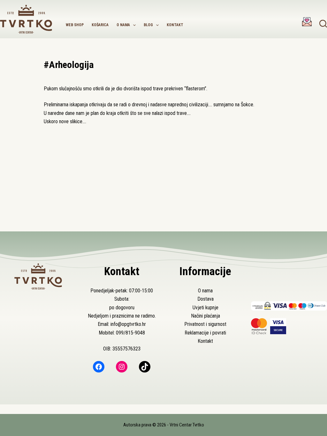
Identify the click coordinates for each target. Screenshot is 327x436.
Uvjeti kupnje (205, 307)
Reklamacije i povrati (205, 333)
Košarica (100, 25)
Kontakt (175, 25)
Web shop (75, 25)
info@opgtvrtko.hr (128, 324)
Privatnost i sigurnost (205, 324)
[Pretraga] (323, 23)
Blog (148, 25)
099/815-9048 (130, 333)
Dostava (205, 299)
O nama (123, 25)
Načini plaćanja (205, 316)
